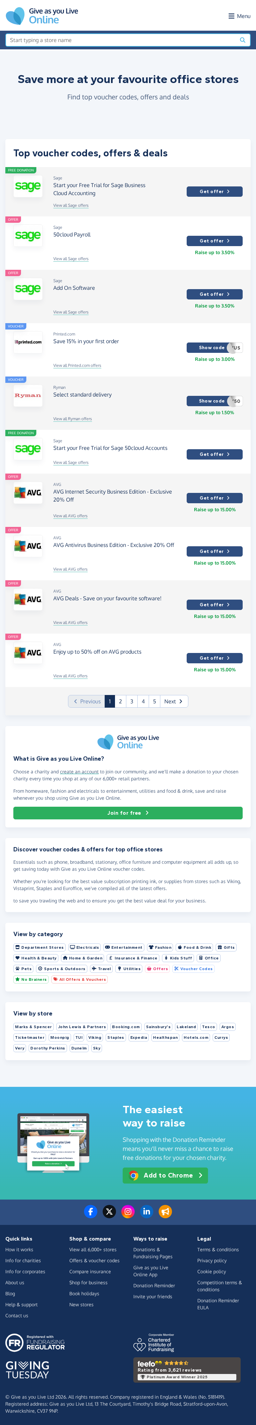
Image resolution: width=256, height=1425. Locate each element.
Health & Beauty (39, 958)
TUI (79, 1037)
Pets (26, 968)
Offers (160, 968)
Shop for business (88, 1282)
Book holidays (84, 1293)
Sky (97, 1048)
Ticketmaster (29, 1037)
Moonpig (59, 1037)
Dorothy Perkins (47, 1048)
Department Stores (42, 947)
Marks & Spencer (33, 1026)
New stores (81, 1304)
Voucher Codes (196, 968)
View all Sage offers (71, 205)
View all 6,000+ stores (93, 1249)
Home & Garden (86, 958)
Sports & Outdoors (65, 968)
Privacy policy (212, 1260)
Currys (221, 1037)
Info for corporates (25, 1271)
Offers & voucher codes (94, 1260)
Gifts (229, 947)
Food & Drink (197, 947)
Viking (94, 1037)
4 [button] (143, 701)
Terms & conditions (218, 1249)
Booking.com (126, 1026)
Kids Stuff (181, 958)
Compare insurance (90, 1271)
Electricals (87, 947)
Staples (115, 1037)
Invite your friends (152, 1296)
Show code (219, 348)
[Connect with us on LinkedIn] (146, 1215)
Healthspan (165, 1037)
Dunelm (79, 1048)
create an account (79, 771)
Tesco (208, 1026)
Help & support (21, 1304)
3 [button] (131, 701)
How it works (19, 1249)
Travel (104, 968)
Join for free (124, 813)
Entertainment (127, 947)
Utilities (132, 968)
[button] (174, 701)
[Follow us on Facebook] (90, 1215)
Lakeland (186, 1026)
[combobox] (121, 40)
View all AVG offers (70, 515)
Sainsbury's (158, 1026)
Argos (227, 1026)
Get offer (212, 191)
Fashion (163, 947)
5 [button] (154, 701)
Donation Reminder (154, 1285)
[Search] (242, 40)
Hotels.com (196, 1037)
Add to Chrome (168, 1175)
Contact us (16, 1315)
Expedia (138, 1037)
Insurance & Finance (136, 958)
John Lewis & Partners (82, 1026)
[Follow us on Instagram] (128, 1215)
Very (19, 1048)
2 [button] (120, 701)
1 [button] (112, 701)
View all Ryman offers (72, 418)
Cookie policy (211, 1271)
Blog (10, 1293)
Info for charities (23, 1260)
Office (212, 958)
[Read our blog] (165, 1215)
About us (14, 1282)
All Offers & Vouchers (82, 979)
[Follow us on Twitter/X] (109, 1215)
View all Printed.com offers (77, 365)
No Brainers (34, 979)
